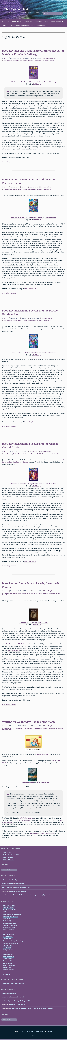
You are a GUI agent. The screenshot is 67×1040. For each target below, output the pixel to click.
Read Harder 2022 (8, 859)
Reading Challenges (56, 21)
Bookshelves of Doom (10, 925)
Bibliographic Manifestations (12, 914)
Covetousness (43, 728)
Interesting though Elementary (13, 941)
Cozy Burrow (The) (9, 934)
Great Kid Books (8, 936)
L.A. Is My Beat (7, 945)
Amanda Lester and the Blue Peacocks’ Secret (27, 217)
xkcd (4, 972)
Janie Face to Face (26, 622)
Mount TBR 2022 (8, 857)
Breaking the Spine (41, 754)
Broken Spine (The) (9, 927)
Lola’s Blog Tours (30, 289)
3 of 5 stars (37, 219)
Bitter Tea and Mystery (10, 916)
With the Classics (8, 970)
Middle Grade (32, 189)
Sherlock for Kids (48, 61)
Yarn (3, 21)
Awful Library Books (9, 910)
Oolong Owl (6, 952)
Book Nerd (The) (8, 921)
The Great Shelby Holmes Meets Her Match (26, 82)
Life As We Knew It (26, 818)
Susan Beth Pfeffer (42, 783)
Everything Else (28, 21)
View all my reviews (9, 162)
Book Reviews (8, 61)
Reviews (30, 61)
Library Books (38, 593)
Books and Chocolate (9, 923)
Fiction (25, 61)
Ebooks (20, 189)
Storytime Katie (8, 961)
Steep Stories (7, 958)
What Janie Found (14, 650)
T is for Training (8, 963)
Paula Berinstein (50, 217)
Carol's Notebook (8, 930)
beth (5, 58)
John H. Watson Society (10, 943)
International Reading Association (42, 833)
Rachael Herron (8, 954)
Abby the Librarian (9, 905)
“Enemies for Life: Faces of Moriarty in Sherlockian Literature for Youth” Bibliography (24, 25)
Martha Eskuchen (7, 883)
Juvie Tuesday (32, 454)
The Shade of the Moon (26, 783)
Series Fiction (38, 61)
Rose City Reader (8, 956)
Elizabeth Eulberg (50, 82)
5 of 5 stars (37, 84)
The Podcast (38, 21)
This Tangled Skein (17, 9)
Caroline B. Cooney (41, 622)
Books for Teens (23, 593)
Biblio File (6, 912)
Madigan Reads (8, 950)
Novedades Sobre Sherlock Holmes (14, 983)
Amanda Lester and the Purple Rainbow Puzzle (27, 353)
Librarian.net (7, 947)
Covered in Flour (8, 932)
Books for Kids (17, 61)
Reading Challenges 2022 (22, 887)
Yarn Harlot (6, 974)
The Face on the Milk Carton (16, 644)
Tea (8, 21)
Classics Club (7, 852)
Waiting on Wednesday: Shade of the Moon (28, 722)
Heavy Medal (7, 938)
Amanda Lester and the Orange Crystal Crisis (26, 484)
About (46, 21)
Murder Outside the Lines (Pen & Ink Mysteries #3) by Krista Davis (31, 895)
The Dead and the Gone (22, 820)
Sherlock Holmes (16, 21)
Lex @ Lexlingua (7, 887)
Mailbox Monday (12, 880)
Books (15, 189)
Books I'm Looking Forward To (29, 728)
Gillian (50, 1031)
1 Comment (33, 451)
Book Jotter (6, 918)
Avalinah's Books (8, 907)
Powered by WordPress (37, 1031)
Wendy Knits (7, 967)
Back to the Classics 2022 (11, 855)
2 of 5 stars (37, 486)
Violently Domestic (9, 965)
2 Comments (34, 187)
